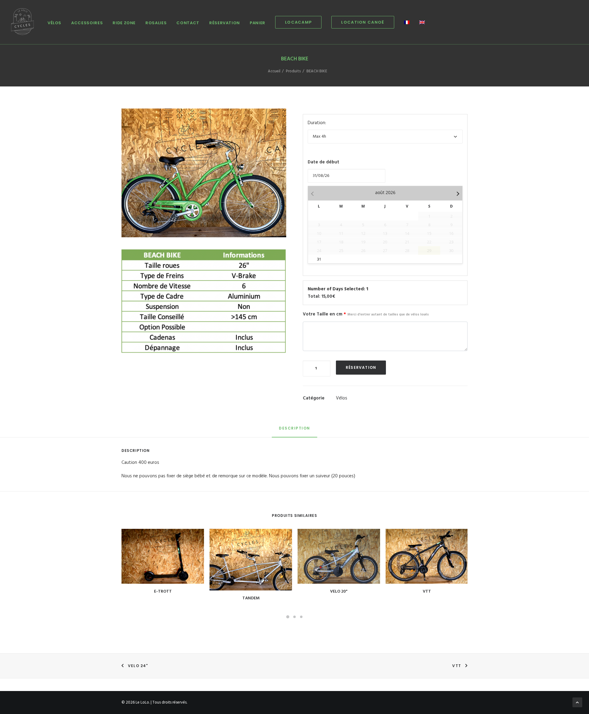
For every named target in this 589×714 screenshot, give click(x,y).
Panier (257, 23)
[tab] (294, 430)
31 (319, 259)
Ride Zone (124, 23)
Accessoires (87, 23)
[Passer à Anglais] (420, 23)
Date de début (323, 162)
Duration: (317, 123)
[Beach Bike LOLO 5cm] (203, 175)
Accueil (274, 71)
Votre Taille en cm (366, 314)
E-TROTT (163, 591)
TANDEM (251, 598)
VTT (427, 591)
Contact (187, 23)
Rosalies (156, 23)
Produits (293, 71)
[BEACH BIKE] (203, 301)
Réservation (224, 23)
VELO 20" (339, 591)
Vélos (54, 23)
